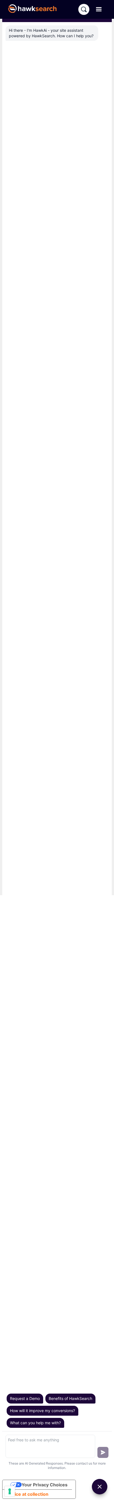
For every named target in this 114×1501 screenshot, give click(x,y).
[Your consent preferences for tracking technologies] (9, 1491)
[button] (98, 9)
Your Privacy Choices (45, 1484)
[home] (35, 9)
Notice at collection (27, 1494)
